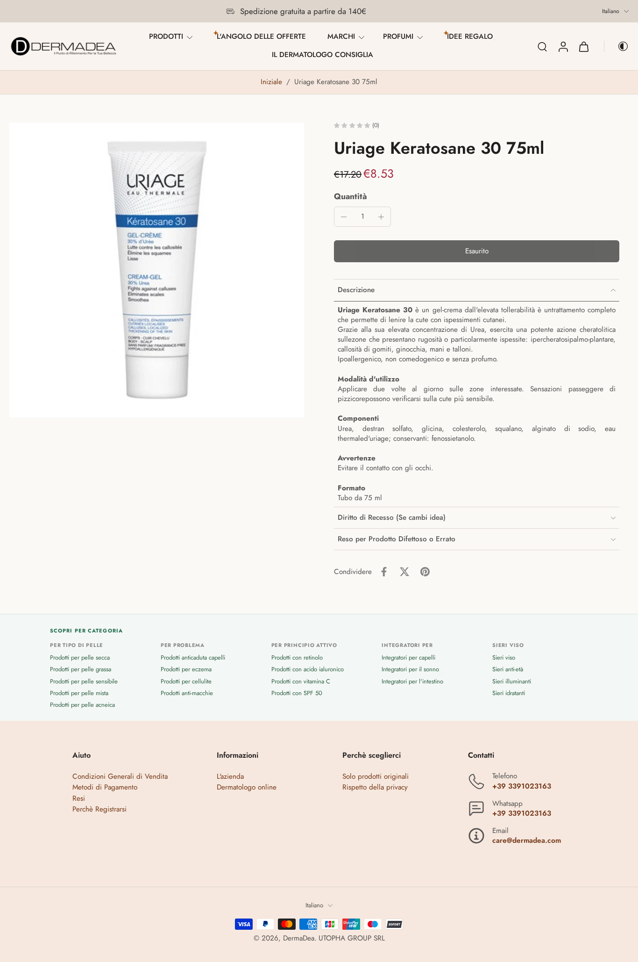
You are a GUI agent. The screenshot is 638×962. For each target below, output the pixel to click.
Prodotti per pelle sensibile (84, 681)
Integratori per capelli (408, 657)
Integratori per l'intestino (412, 681)
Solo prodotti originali (375, 777)
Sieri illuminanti (511, 681)
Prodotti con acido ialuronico (307, 669)
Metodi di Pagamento (104, 788)
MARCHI (341, 36)
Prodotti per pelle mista (79, 693)
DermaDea (298, 938)
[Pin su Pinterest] (425, 571)
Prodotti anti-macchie (187, 693)
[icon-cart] (583, 46)
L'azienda (230, 777)
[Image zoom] (156, 269)
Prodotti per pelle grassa (80, 669)
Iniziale (272, 82)
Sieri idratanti (508, 693)
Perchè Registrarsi (99, 809)
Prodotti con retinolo (297, 657)
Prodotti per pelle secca (80, 657)
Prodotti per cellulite (186, 681)
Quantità (350, 196)
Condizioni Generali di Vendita (120, 777)
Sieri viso (503, 657)
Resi (78, 798)
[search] (542, 46)
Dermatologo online (246, 788)
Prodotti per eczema (186, 669)
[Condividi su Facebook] (384, 571)
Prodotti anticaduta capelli (193, 657)
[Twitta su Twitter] (404, 571)
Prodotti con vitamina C (300, 681)
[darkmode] (616, 46)
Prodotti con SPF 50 (296, 693)
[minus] (343, 217)
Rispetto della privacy (375, 788)
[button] (476, 251)
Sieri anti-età (507, 669)
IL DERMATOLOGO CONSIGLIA (322, 55)
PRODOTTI (166, 36)
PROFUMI (398, 36)
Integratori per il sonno (410, 669)
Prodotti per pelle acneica (82, 704)
